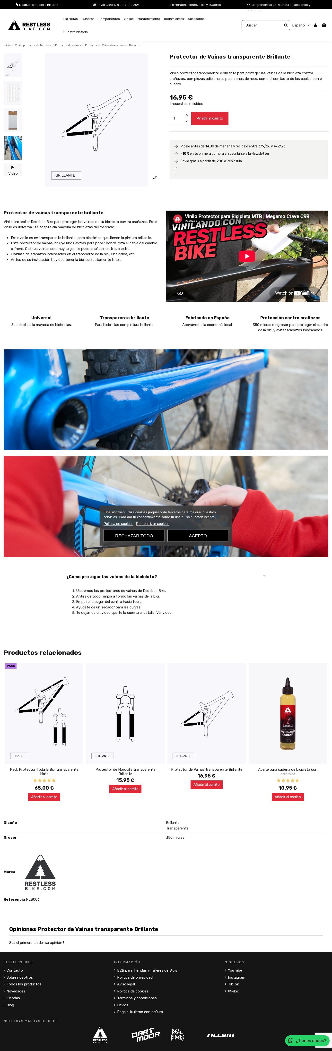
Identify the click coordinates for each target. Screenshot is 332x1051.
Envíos (122, 1005)
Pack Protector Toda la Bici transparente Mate (44, 771)
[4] (49, 781)
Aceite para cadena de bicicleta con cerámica (287, 771)
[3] (44, 781)
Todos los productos (24, 984)
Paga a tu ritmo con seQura (140, 1012)
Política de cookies (132, 991)
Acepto (198, 535)
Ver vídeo (164, 612)
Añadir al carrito (210, 118)
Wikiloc (233, 991)
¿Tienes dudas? (311, 1040)
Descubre (38, 5)
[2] (40, 781)
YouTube (235, 970)
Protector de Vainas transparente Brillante (206, 769)
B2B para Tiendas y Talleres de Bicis (147, 970)
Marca (9, 872)
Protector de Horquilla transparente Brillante (126, 771)
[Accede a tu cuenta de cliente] (315, 25)
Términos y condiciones (137, 998)
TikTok (233, 984)
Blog (10, 1005)
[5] (53, 781)
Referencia (14, 899)
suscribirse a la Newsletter (248, 154)
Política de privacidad (135, 977)
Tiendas (13, 998)
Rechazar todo (134, 535)
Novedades (16, 991)
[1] (35, 781)
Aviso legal (126, 984)
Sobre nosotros (20, 977)
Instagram (236, 977)
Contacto (15, 970)
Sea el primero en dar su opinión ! (36, 942)
